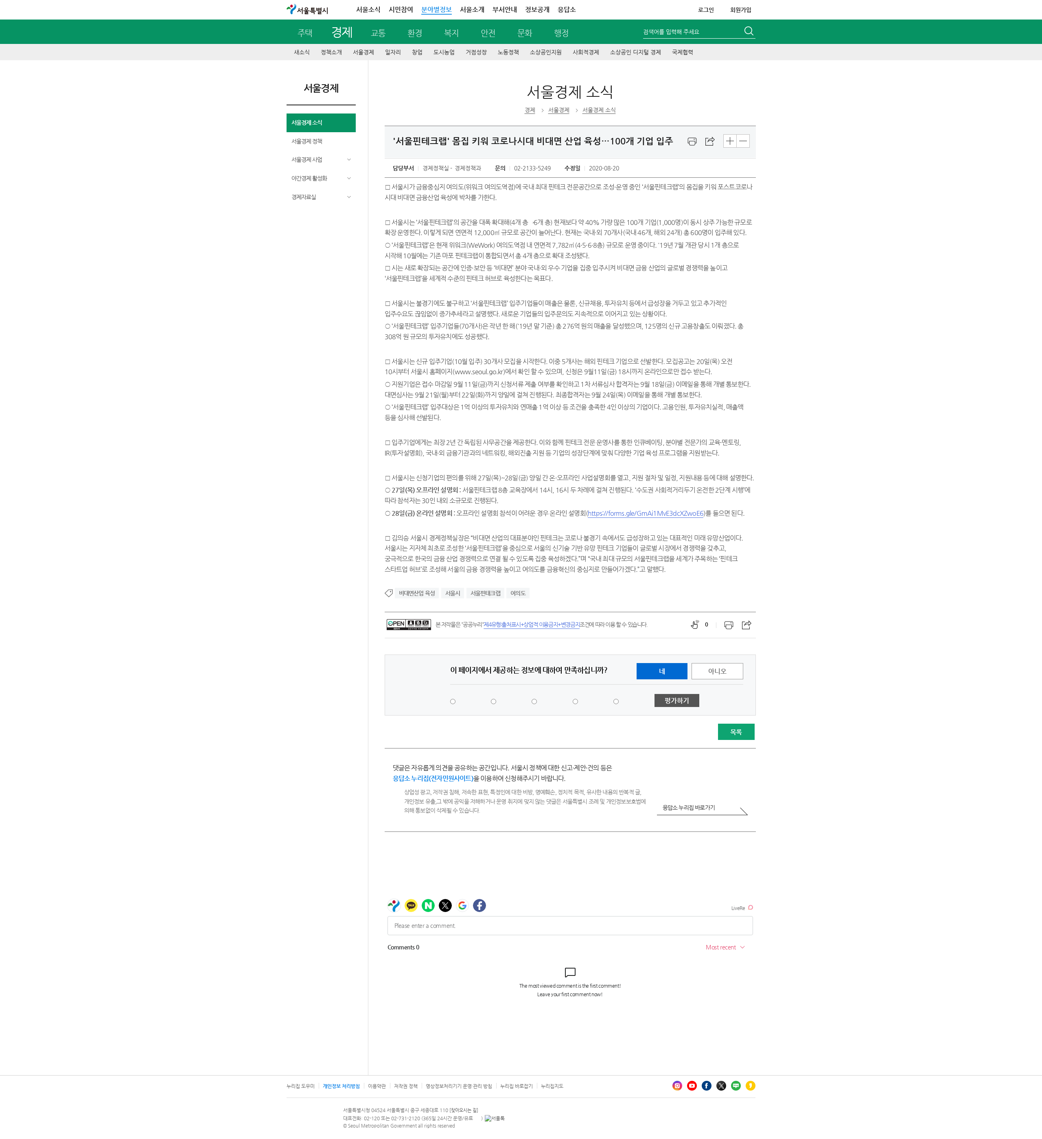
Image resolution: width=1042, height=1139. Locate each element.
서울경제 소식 (306, 122)
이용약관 (377, 1086)
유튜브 (692, 1086)
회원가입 (740, 10)
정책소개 (331, 52)
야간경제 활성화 (309, 178)
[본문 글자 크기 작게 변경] (743, 141)
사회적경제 (586, 52)
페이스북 (706, 1086)
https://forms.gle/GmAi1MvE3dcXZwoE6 (645, 513)
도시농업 (444, 52)
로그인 (706, 10)
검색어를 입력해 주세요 (671, 31)
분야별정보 (436, 9)
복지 (451, 33)
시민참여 (401, 9)
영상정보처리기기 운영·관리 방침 (459, 1086)
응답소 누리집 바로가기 (689, 807)
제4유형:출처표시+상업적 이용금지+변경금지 (532, 624)
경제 (341, 32)
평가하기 (677, 701)
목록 (736, 732)
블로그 (736, 1086)
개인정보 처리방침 (341, 1086)
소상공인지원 (546, 52)
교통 (378, 33)
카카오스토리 (750, 1086)
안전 (488, 33)
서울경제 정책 (306, 141)
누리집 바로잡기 (516, 1086)
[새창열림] (692, 141)
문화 (524, 33)
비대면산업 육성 (417, 593)
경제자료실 (303, 197)
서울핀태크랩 (485, 593)
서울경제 (363, 52)
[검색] (749, 32)
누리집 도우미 (301, 1086)
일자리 (393, 52)
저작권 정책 (406, 1086)
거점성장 (476, 52)
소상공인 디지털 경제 (635, 52)
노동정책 (508, 52)
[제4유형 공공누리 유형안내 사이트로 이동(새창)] (409, 624)
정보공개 (537, 9)
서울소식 (368, 9)
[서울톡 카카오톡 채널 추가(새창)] (495, 1118)
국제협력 (682, 52)
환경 (414, 33)
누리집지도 (552, 1086)
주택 (305, 33)
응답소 (567, 9)
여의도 (517, 593)
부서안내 (505, 9)
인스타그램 (677, 1086)
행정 (561, 33)
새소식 (302, 52)
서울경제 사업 (306, 159)
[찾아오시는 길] (463, 1110)
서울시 (452, 593)
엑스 (721, 1086)
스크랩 (710, 141)
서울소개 (472, 9)
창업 (417, 52)
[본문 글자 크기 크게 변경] (730, 141)
